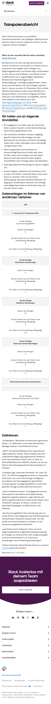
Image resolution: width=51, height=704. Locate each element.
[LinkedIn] (13, 618)
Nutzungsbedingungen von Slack (16, 102)
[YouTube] (33, 618)
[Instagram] (18, 618)
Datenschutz (7, 680)
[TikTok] (38, 618)
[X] (28, 618)
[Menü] (47, 3)
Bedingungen (19, 680)
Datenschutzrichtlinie (11, 105)
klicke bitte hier (9, 58)
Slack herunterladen (10, 675)
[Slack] (8, 3)
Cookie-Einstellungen (36, 680)
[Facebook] (23, 618)
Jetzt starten (36, 3)
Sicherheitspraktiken (37, 105)
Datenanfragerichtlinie (15, 108)
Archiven (6, 548)
